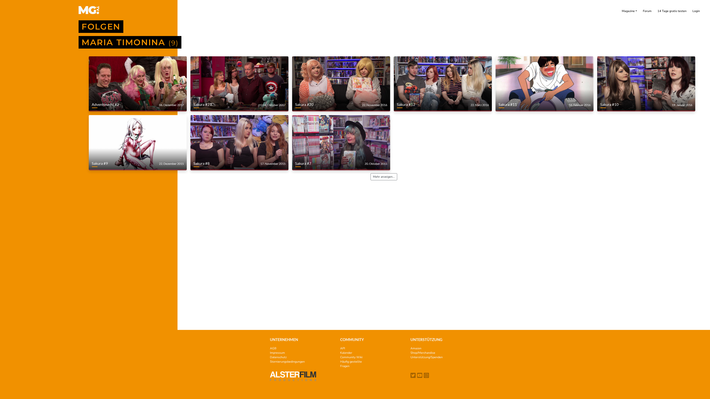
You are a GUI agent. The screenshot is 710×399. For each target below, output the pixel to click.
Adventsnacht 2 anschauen (107, 100)
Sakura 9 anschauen (102, 159)
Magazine (628, 11)
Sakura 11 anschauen (510, 100)
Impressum (277, 353)
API (342, 348)
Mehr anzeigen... (384, 177)
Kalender (346, 353)
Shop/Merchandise (422, 353)
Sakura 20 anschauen (306, 100)
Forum (647, 11)
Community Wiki (351, 357)
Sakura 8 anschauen (203, 159)
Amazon (415, 348)
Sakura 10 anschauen (611, 100)
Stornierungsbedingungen (287, 362)
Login (696, 11)
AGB (273, 348)
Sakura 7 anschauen (305, 159)
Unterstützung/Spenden (426, 357)
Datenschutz (278, 357)
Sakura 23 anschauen (204, 100)
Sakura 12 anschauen (408, 100)
